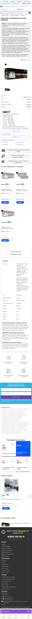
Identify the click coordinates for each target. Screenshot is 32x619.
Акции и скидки (4, 568)
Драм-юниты (13, 427)
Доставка (5, 1)
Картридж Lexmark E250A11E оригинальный (7, 228)
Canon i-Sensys (21, 427)
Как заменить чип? (5, 588)
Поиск (22, 617)
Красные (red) (12, 414)
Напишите (22, 531)
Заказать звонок (16, 397)
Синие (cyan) (5, 414)
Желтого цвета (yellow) (21, 414)
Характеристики (16, 251)
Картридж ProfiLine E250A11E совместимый (22, 190)
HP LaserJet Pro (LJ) (6, 430)
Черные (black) (20, 412)
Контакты (26, 1)
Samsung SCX (19, 430)
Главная (3, 617)
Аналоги (14, 409)
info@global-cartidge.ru (5, 596)
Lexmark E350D (5, 144)
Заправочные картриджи (22, 425)
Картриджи (3, 544)
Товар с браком (4, 582)
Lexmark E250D (5, 142)
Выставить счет (16, 136)
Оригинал (20, 409)
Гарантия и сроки (5, 572)
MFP (25, 430)
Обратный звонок (8, 598)
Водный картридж (15, 419)
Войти (28, 617)
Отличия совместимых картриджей (8, 586)
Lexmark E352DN (19, 144)
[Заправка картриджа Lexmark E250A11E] (16, 74)
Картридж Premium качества (8, 422)
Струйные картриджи (5, 548)
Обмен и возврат (4, 584)
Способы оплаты (4, 564)
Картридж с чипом (6, 419)
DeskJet (13, 430)
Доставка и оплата (16, 254)
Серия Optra (4, 412)
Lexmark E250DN (19, 142)
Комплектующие (5, 427)
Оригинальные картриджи (7, 550)
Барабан (26, 422)
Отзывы (19, 1)
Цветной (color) (12, 412)
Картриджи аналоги (5, 552)
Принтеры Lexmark (6, 409)
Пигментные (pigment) (17, 417)
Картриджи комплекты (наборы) (8, 425)
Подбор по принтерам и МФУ (7, 554)
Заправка (26, 409)
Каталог (9, 617)
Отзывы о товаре (4, 566)
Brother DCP (9, 432)
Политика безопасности (6, 581)
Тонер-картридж (19, 422)
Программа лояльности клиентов (8, 577)
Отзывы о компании (5, 570)
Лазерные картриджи (5, 546)
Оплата (13, 1)
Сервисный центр (5, 556)
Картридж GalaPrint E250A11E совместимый (7, 190)
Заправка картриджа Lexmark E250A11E (20, 523)
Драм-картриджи (17, 432)
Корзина (24, 9)
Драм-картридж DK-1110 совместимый (11, 499)
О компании (4, 560)
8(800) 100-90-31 (16, 536)
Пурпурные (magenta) (6, 417)
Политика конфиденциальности (8, 579)
